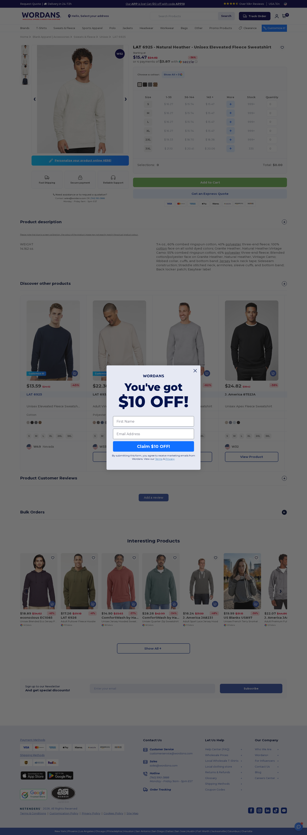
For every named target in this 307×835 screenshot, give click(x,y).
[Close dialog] (195, 370)
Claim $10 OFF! (153, 446)
